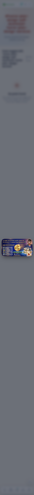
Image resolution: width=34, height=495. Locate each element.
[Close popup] (29, 242)
